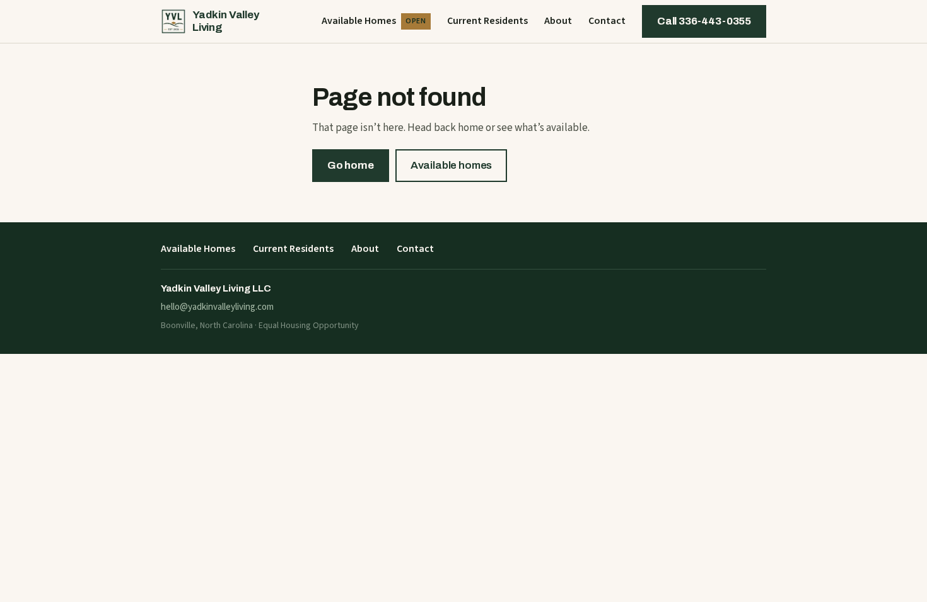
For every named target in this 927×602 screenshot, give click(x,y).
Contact (607, 21)
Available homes (451, 165)
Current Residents (487, 21)
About (558, 21)
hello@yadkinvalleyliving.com (217, 307)
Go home (350, 165)
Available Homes (374, 21)
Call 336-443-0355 (704, 21)
